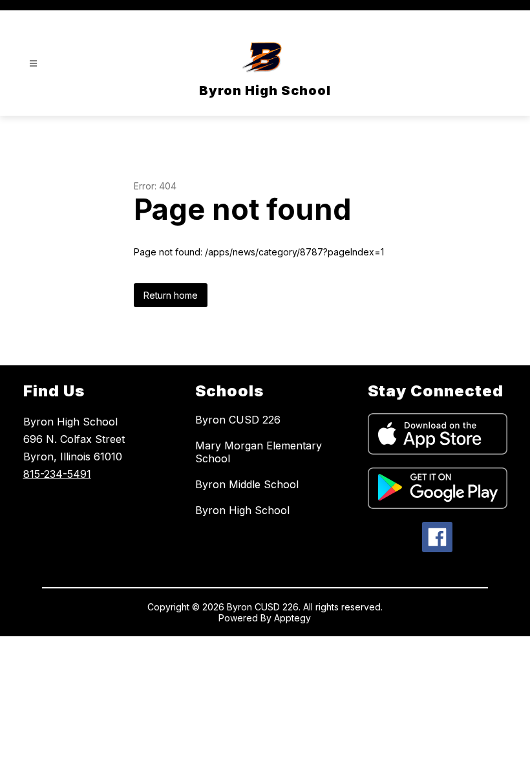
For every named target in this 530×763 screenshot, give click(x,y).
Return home (170, 295)
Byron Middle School (247, 484)
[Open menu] (33, 63)
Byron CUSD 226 (238, 419)
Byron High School (242, 510)
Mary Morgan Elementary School (258, 452)
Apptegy (292, 617)
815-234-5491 (57, 473)
